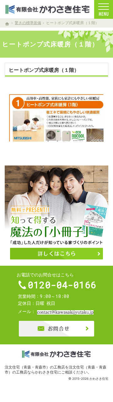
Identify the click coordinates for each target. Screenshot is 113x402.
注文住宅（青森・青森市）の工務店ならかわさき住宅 (55, 369)
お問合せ (56, 329)
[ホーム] (7, 24)
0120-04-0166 (62, 284)
